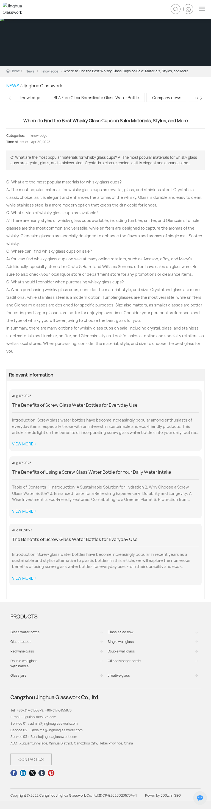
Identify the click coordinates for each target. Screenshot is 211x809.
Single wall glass (121, 641)
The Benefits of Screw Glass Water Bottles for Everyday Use (75, 405)
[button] (201, 98)
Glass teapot (20, 641)
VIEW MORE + (24, 444)
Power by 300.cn (158, 795)
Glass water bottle (25, 632)
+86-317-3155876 (58, 710)
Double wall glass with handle (24, 663)
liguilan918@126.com (40, 717)
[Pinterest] (51, 772)
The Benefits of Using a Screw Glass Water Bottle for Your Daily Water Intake (91, 472)
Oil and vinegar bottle (124, 661)
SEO (177, 795)
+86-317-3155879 (30, 710)
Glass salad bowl (121, 632)
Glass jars (18, 675)
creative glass (119, 675)
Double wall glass (121, 651)
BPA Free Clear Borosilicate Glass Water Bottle (96, 97)
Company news (166, 97)
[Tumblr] (41, 772)
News (30, 71)
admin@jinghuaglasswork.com (54, 723)
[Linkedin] (23, 772)
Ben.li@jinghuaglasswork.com (53, 736)
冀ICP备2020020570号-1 (117, 795)
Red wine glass (22, 651)
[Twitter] (32, 772)
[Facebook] (13, 772)
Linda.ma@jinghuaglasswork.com (56, 730)
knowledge (49, 71)
